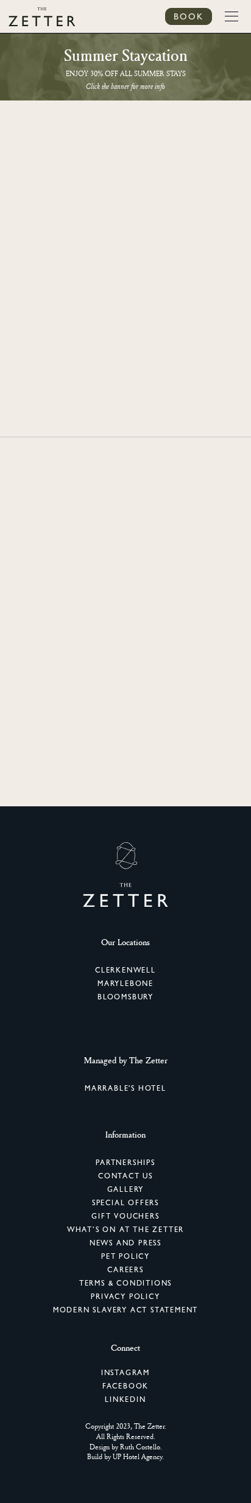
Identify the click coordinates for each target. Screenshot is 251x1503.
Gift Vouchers (125, 1216)
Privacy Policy (125, 1296)
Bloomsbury (125, 997)
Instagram (125, 1372)
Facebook (125, 1386)
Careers (125, 1269)
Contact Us (125, 1176)
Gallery (125, 1189)
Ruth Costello (140, 1446)
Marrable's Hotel (125, 1088)
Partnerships (125, 1162)
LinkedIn (125, 1399)
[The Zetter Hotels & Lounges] (42, 16)
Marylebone (125, 983)
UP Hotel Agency (137, 1456)
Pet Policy (125, 1256)
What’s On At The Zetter (125, 1229)
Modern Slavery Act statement (125, 1310)
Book (188, 16)
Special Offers (125, 1203)
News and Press (125, 1243)
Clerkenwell (125, 970)
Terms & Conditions (125, 1283)
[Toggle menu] (231, 16)
